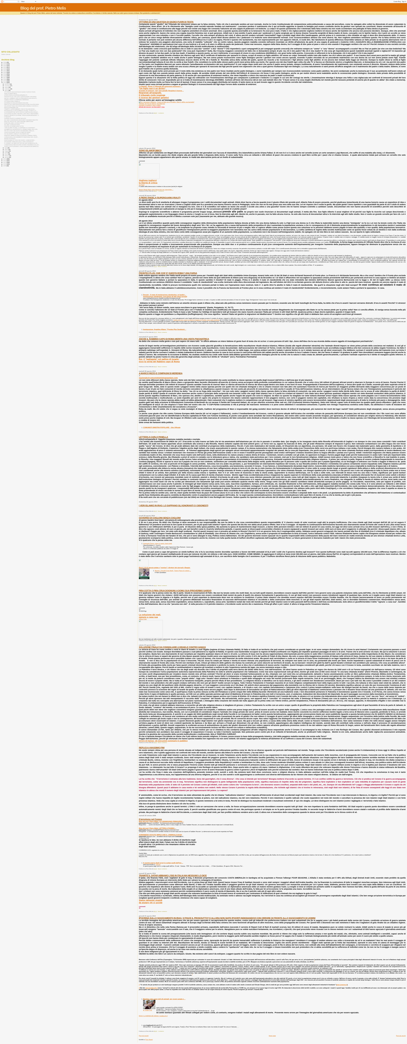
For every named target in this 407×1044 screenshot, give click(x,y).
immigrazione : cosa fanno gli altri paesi (165, 296)
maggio (7, 151)
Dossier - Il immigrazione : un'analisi (164, 295)
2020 (5, 72)
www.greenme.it (342, 985)
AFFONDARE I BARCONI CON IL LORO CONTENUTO (18, 141)
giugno (6, 149)
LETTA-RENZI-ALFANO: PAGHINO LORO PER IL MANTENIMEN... (21, 113)
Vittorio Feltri (143, 619)
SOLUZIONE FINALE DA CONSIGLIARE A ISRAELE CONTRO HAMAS (172, 647)
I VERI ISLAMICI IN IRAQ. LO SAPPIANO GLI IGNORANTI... (20, 127)
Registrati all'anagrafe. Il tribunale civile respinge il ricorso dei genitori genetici (154, 95)
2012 (5, 160)
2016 (5, 79)
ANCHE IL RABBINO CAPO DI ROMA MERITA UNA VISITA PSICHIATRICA (174, 339)
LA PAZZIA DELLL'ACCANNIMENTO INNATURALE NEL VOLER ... (21, 137)
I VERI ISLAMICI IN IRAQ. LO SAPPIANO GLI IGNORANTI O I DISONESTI (173, 505)
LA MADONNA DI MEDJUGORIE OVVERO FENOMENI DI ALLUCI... (22, 144)
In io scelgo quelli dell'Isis (163, 863)
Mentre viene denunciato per (156, 189)
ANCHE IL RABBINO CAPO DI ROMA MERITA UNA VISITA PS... (20, 98)
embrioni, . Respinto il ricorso (161, 91)
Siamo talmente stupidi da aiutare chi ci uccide (150, 901)
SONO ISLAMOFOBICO (150, 150)
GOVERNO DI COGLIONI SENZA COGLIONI (160, 518)
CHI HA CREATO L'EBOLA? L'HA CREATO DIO (16, 134)
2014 (5, 82)
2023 (5, 67)
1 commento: (161, 113)
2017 (5, 77)
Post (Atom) (149, 1039)
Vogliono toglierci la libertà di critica (148, 181)
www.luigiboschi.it (151, 988)
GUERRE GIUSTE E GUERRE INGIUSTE (15, 118)
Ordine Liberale (5, 54)
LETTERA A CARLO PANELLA (153, 437)
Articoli (158, 864)
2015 (5, 81)
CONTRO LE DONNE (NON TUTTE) (14, 126)
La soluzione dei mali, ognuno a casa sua (150, 616)
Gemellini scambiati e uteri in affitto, (150, 105)
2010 (5, 164)
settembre (7, 89)
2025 (5, 64)
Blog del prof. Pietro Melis (43, 8)
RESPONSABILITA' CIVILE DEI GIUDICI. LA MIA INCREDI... (19, 140)
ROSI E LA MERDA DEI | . (153, 1016)
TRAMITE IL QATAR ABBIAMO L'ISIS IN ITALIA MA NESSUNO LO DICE (173, 875)
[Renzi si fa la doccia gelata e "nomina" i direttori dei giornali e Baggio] (144, 566)
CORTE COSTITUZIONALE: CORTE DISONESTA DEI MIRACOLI (21, 146)
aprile (6, 152)
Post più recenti (143, 1036)
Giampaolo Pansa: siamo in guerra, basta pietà (157, 543)
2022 (5, 69)
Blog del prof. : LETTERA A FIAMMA (157, 828)
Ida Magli (141, 185)
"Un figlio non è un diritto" (153, 88)
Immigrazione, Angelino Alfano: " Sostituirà (164, 329)
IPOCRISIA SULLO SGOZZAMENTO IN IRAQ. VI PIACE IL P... (20, 110)
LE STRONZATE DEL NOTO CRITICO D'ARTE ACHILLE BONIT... (21, 112)
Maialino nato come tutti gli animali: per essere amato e (164, 999)
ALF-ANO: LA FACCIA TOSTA (12, 124)
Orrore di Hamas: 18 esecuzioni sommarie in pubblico (163, 741)
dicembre (7, 84)
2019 (5, 74)
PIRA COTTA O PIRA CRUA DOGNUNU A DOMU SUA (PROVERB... (22, 104)
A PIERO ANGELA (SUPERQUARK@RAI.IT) (159, 197)
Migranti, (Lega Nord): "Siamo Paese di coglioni (173, 570)
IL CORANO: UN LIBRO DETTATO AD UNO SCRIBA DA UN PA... (21, 143)
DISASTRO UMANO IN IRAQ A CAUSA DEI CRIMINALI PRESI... (21, 135)
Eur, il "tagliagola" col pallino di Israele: (159, 359)
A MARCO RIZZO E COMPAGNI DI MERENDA (160, 373)
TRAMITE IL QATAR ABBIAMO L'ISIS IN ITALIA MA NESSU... (20, 109)
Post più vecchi (401, 1036)
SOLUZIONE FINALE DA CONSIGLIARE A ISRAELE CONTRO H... (21, 106)
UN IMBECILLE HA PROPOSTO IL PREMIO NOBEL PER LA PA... (21, 129)
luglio (6, 148)
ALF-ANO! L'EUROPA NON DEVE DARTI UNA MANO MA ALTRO (21, 120)
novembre (7, 85)
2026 (5, 62)
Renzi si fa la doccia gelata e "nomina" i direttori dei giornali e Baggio (164, 568)
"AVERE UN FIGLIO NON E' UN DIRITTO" (152, 104)
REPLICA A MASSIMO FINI (151, 747)
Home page (272, 1036)
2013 (5, 159)
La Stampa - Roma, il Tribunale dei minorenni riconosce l (160, 86)
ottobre (6, 87)
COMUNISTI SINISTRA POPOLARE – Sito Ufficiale (161, 427)
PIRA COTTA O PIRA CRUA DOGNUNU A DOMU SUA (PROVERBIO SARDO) (175, 590)
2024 (5, 65)
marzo (6, 154)
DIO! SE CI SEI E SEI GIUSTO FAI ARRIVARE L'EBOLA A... (19, 130)
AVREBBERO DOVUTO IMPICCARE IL (160, 835)
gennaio (7, 157)
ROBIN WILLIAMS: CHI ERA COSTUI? (14, 123)
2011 (5, 162)
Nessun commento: (162, 266)
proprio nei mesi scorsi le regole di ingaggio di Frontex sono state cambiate (196, 320)
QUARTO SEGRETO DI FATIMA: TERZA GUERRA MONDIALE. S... (21, 115)
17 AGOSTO (7, 116)
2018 (5, 76)
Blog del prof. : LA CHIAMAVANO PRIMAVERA (161, 821)
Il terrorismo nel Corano (150, 819)
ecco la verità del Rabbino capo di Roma (159, 361)
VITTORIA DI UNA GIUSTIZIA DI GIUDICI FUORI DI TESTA (166, 22)
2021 (5, 70)
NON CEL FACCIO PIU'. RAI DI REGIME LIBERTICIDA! (18, 121)
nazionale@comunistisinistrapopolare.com (158, 378)
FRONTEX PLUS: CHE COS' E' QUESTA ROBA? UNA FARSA (168, 273)
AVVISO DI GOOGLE (9, 138)
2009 (5, 165)
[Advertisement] (202, 132)
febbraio (7, 155)
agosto (6, 90)
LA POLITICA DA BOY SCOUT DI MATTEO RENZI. (17, 132)
